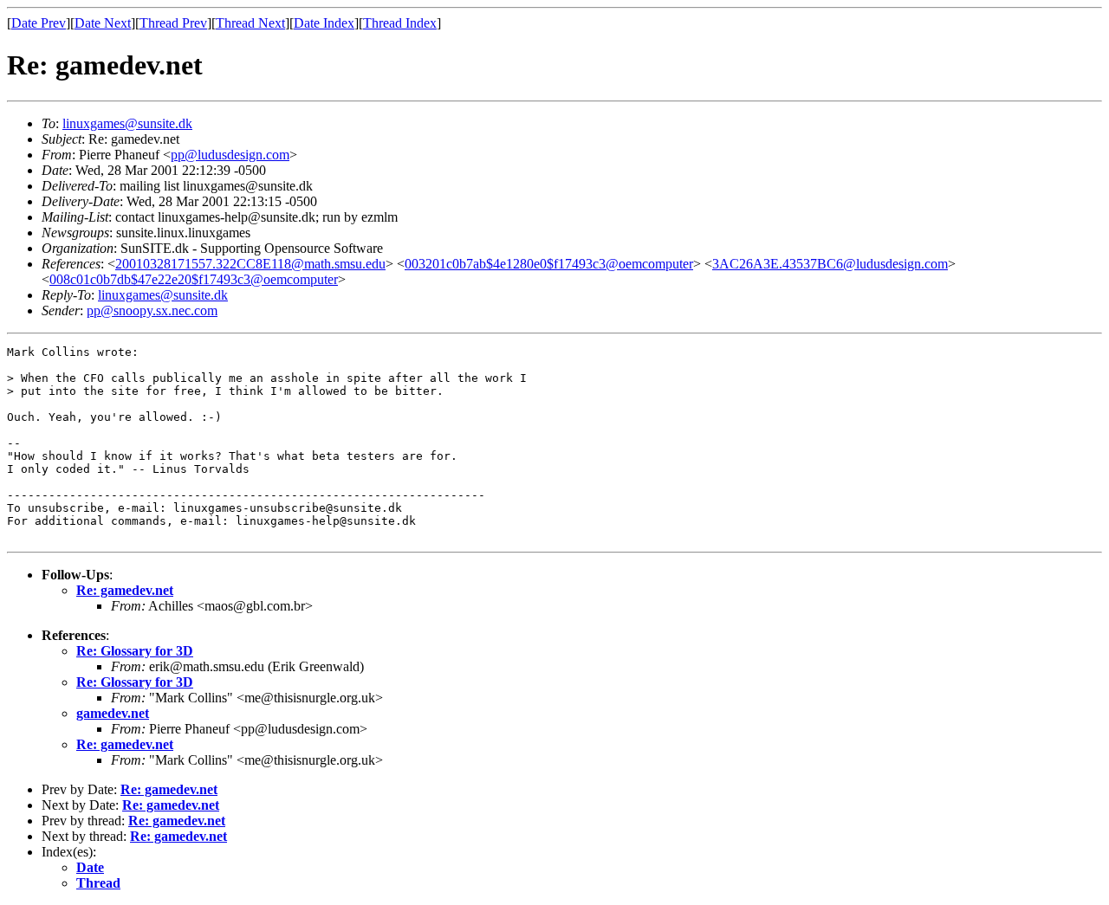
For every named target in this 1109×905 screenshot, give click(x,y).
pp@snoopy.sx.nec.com (152, 310)
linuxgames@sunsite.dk (127, 123)
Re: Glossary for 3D (134, 650)
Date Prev (38, 23)
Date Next (103, 23)
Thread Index (400, 23)
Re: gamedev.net (124, 590)
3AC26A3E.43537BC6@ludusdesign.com (830, 263)
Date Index (324, 23)
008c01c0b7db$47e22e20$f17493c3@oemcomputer (193, 279)
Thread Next (250, 23)
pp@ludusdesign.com (230, 154)
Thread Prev (173, 23)
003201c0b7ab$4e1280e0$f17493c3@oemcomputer (549, 263)
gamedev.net (112, 713)
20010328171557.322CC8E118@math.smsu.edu (250, 263)
